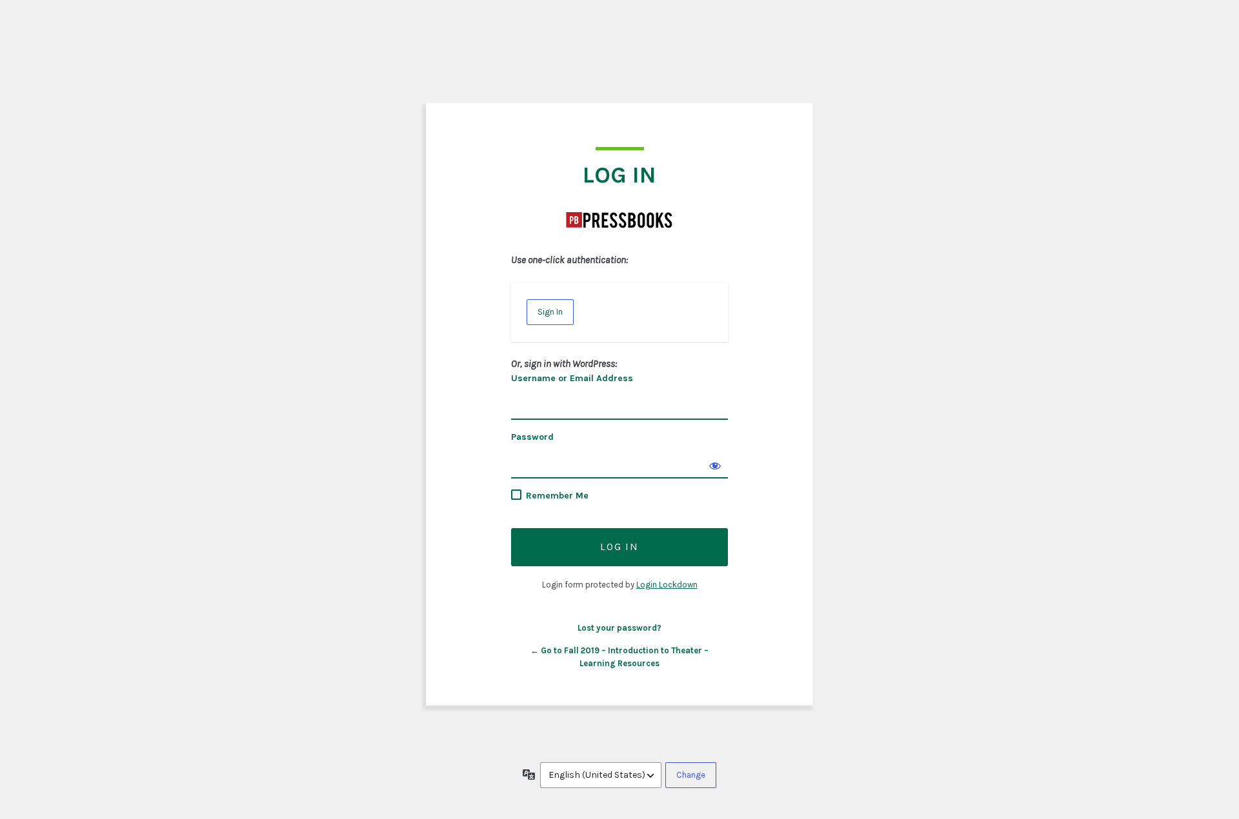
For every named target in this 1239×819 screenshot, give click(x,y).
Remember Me (557, 495)
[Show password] (715, 466)
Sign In (550, 312)
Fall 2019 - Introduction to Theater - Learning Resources (619, 220)
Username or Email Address (572, 378)
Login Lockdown (667, 584)
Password (532, 436)
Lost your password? (619, 628)
